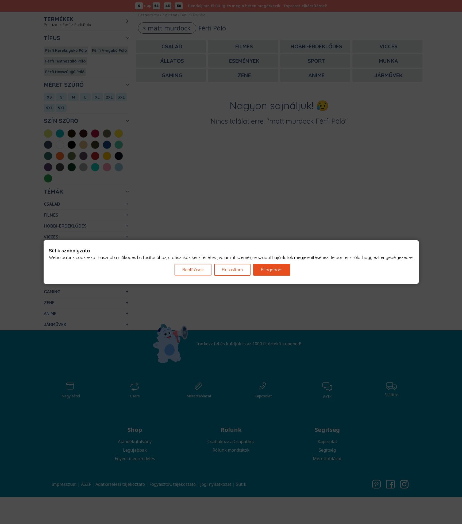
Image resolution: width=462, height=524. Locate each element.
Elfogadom (272, 269)
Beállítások (193, 269)
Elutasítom (232, 269)
